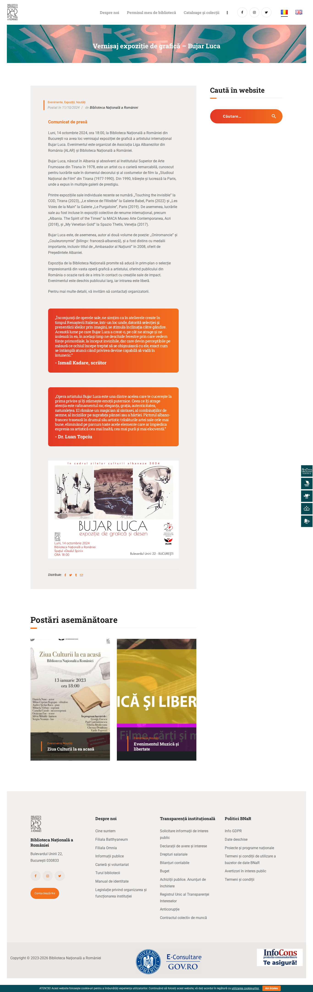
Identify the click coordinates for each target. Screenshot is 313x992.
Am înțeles (271, 988)
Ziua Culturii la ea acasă (70, 749)
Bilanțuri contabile (174, 863)
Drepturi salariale (173, 854)
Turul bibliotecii (107, 873)
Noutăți (80, 102)
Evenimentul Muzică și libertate (156, 746)
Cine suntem (105, 831)
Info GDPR (233, 831)
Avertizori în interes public (245, 871)
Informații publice (109, 856)
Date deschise (236, 839)
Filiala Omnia (106, 848)
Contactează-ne (45, 893)
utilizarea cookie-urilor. (245, 988)
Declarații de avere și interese (183, 846)
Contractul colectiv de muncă (183, 918)
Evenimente (55, 102)
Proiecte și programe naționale (249, 848)
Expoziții (69, 102)
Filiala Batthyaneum (111, 839)
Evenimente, (55, 743)
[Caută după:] (246, 116)
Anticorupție (169, 909)
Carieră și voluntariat (112, 864)
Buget (164, 871)
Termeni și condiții (239, 879)
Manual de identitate (112, 881)
